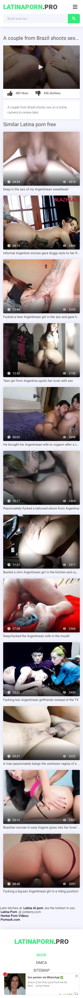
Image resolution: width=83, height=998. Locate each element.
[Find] (74, 18)
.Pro (30, 7)
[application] (41, 67)
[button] (41, 67)
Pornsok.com (10, 920)
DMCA (41, 962)
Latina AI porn (33, 908)
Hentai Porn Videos (15, 916)
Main (41, 955)
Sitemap (41, 970)
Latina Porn (9, 912)
